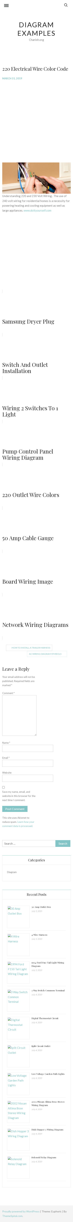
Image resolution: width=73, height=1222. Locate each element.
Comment (8, 693)
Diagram (12, 872)
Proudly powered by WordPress (21, 1211)
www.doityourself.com (37, 210)
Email (6, 757)
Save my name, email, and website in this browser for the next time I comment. (18, 796)
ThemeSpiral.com (12, 1215)
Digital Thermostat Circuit (44, 1018)
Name (6, 742)
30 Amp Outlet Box (41, 906)
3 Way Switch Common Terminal (48, 990)
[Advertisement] (36, 121)
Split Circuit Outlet (40, 1046)
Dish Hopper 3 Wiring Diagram (47, 1129)
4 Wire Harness (39, 934)
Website (6, 772)
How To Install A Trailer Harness (31, 647)
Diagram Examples (36, 28)
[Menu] (6, 6)
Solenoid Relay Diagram (43, 1157)
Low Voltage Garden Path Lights (48, 1073)
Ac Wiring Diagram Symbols (45, 653)
